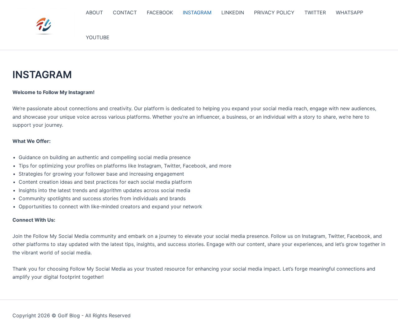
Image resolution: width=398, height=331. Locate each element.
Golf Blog (69, 315)
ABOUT (94, 12)
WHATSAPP (349, 12)
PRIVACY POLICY (274, 12)
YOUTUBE (97, 37)
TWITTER (315, 12)
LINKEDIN (232, 12)
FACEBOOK (160, 12)
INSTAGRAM (197, 12)
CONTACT (125, 12)
